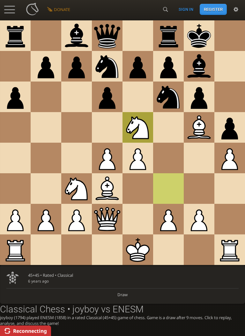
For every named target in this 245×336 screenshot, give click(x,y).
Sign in (186, 9)
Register (213, 9)
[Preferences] (236, 9)
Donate (62, 9)
